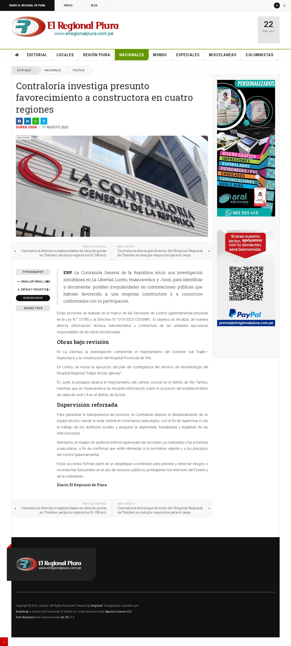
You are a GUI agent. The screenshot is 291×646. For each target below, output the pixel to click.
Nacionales (131, 54)
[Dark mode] (285, 5)
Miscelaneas (222, 54)
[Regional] (64, 26)
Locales (65, 54)
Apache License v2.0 (118, 611)
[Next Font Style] (47, 289)
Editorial (37, 54)
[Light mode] (277, 5)
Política (78, 70)
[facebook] (19, 121)
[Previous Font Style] (18, 289)
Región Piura (96, 54)
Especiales (188, 54)
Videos (68, 5)
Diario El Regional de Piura (27, 5)
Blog (94, 5)
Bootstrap (22, 611)
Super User (26, 127)
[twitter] (43, 121)
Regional (96, 605)
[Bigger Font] (47, 281)
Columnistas (259, 54)
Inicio (17, 54)
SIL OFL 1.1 (67, 617)
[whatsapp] (35, 121)
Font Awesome (25, 617)
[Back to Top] (4, 641)
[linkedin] (27, 121)
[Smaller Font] (18, 281)
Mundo (160, 54)
